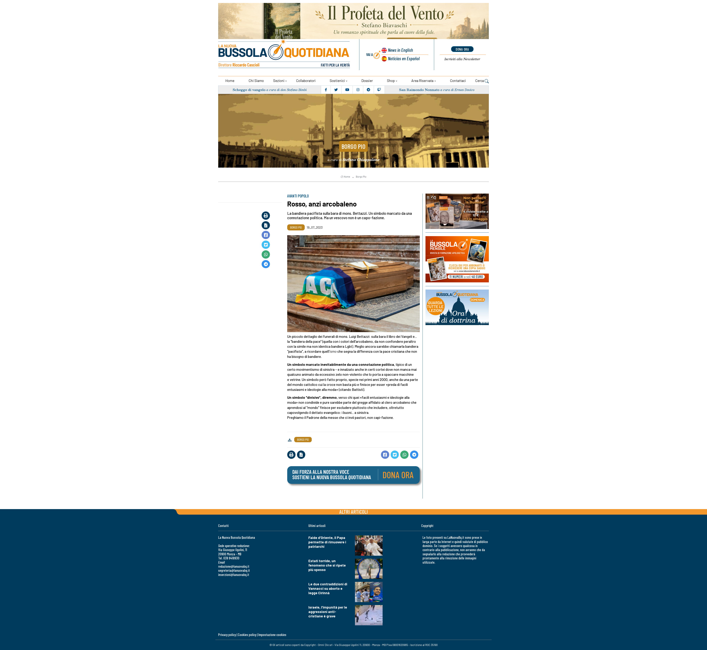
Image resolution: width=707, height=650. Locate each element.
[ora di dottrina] (457, 307)
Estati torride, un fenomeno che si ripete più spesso (327, 565)
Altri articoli (353, 511)
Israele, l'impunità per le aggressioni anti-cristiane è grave (327, 611)
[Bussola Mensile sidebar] (457, 259)
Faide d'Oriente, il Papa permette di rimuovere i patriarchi (327, 542)
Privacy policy (227, 635)
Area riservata (422, 80)
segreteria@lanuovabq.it (234, 570)
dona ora (462, 49)
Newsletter (462, 59)
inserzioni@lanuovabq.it (233, 574)
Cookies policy (247, 635)
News (400, 50)
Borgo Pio (353, 146)
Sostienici (337, 80)
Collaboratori (306, 80)
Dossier (367, 80)
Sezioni (278, 80)
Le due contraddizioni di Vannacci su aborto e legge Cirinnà (327, 588)
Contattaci (458, 80)
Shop (391, 80)
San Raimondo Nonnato (419, 89)
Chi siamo (256, 80)
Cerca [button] (480, 80)
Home (229, 80)
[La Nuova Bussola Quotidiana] (284, 54)
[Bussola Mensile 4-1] (457, 211)
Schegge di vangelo (249, 89)
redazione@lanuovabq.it (233, 566)
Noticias (404, 58)
